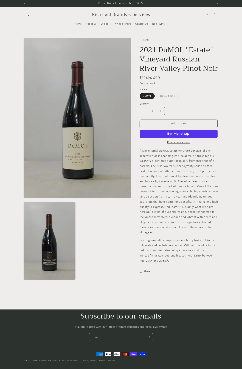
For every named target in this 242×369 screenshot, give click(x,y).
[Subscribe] (149, 337)
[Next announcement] (217, 3)
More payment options (178, 142)
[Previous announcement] (25, 3)
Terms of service (107, 361)
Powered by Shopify (68, 361)
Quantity (144, 104)
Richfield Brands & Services (45, 361)
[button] (27, 14)
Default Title (169, 96)
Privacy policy (89, 361)
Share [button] (147, 271)
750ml (147, 96)
